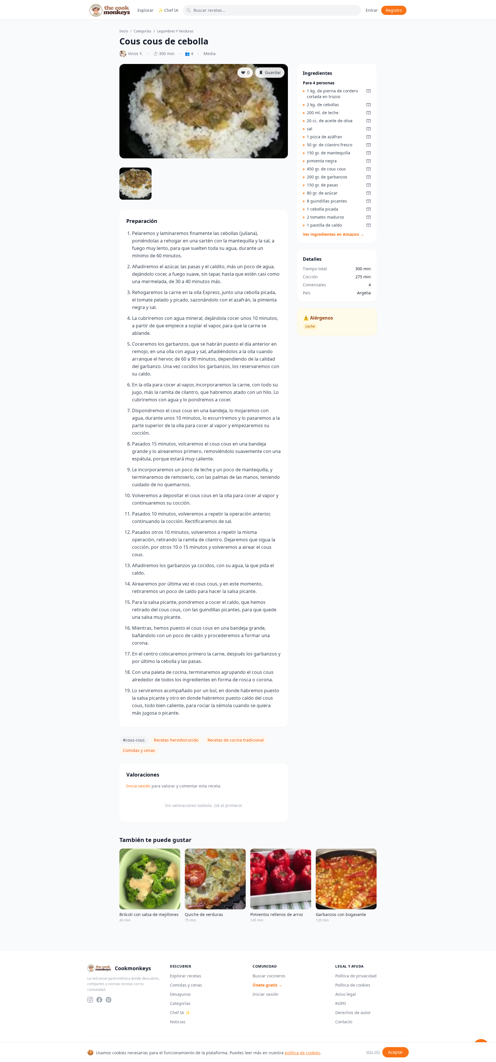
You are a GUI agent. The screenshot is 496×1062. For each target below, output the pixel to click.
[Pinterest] (108, 1000)
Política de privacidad (356, 976)
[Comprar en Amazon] (368, 91)
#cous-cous (134, 740)
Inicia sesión (138, 786)
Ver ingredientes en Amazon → (333, 234)
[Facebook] (99, 1000)
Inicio (123, 31)
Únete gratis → (267, 985)
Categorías (142, 31)
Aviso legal (345, 994)
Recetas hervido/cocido (176, 740)
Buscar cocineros (269, 976)
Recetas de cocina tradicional (236, 740)
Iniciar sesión (265, 994)
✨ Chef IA (168, 10)
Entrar (372, 10)
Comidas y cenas (139, 750)
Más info (373, 1052)
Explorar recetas (185, 976)
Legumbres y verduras (175, 31)
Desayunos (180, 994)
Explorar (145, 10)
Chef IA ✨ (180, 1012)
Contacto (343, 1021)
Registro (394, 10)
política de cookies (302, 1052)
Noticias (177, 1021)
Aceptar (395, 1052)
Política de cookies (352, 985)
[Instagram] (90, 1000)
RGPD (340, 1003)
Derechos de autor (353, 1012)
